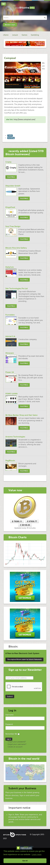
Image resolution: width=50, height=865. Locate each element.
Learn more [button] (37, 854)
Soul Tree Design (13, 226)
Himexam (9, 353)
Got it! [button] (25, 861)
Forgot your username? (16, 744)
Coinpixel (10, 58)
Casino (10, 135)
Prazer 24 (9, 372)
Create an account (14, 747)
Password (9, 724)
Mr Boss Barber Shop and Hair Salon (21, 415)
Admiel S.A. (10, 336)
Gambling (11, 138)
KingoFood (10, 207)
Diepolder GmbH (12, 186)
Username (9, 715)
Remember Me (11, 734)
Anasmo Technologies (15, 437)
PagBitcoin (10, 461)
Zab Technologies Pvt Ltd (16, 288)
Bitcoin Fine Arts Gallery (16, 248)
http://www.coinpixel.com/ (24, 119)
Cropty (8, 162)
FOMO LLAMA (11, 394)
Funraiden (10, 315)
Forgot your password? (16, 742)
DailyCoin (9, 267)
